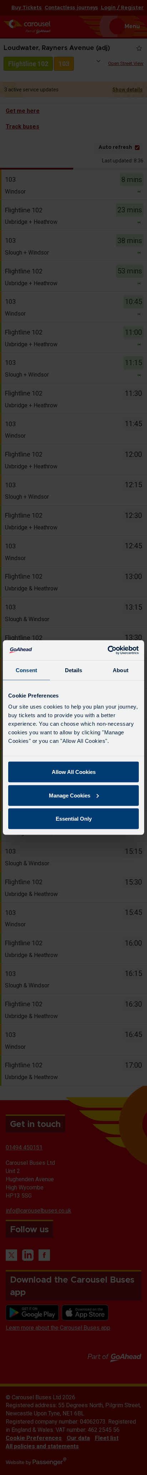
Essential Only (74, 819)
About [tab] (120, 670)
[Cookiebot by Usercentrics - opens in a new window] (107, 650)
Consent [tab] (26, 670)
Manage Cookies (69, 795)
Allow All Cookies (74, 772)
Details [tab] (73, 670)
